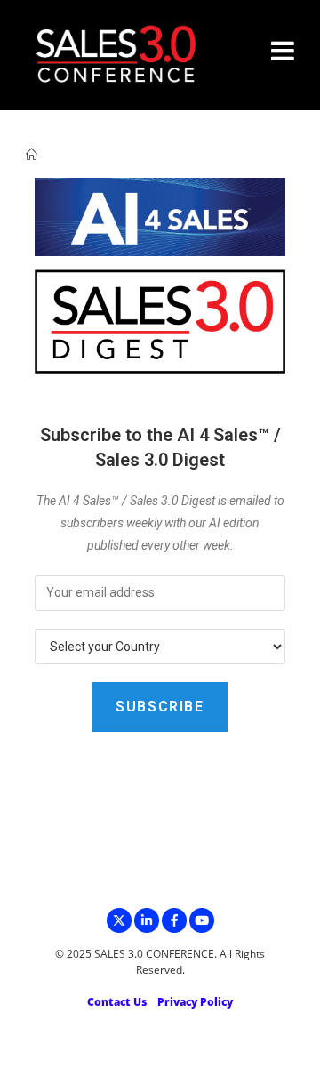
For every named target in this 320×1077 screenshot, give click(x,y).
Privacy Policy (195, 1001)
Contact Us (117, 1001)
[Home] (31, 155)
